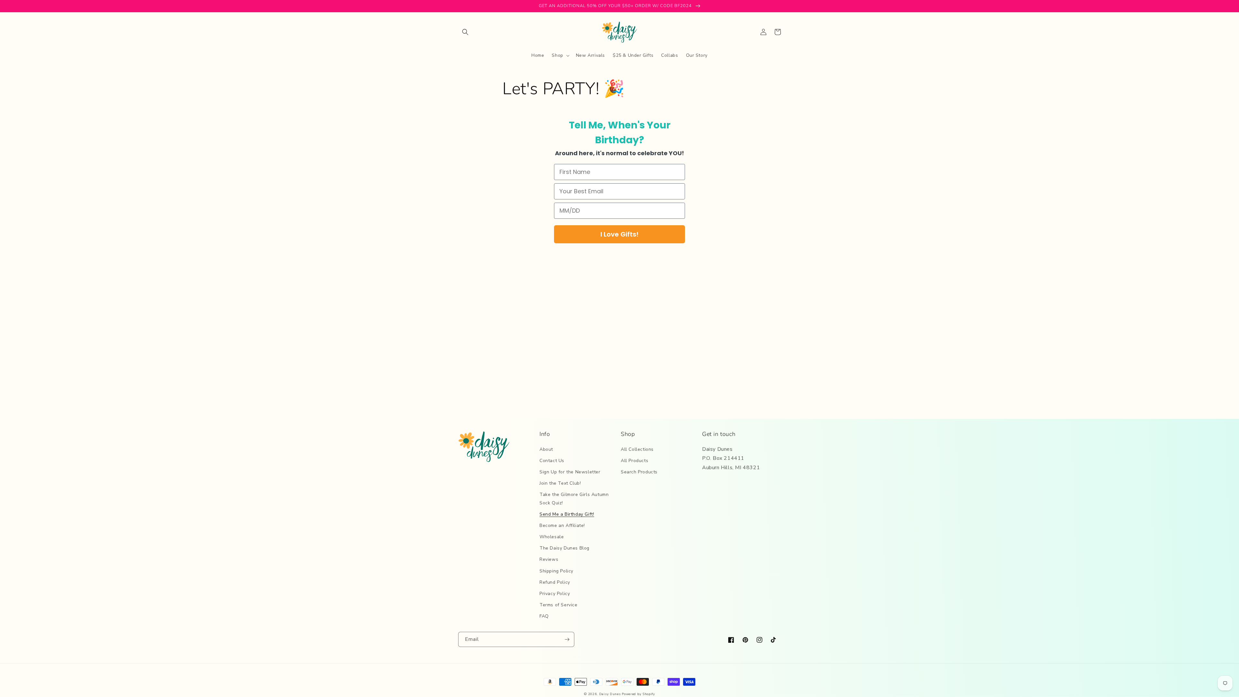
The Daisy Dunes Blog (564, 548)
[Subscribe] (567, 639)
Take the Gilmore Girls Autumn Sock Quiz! (574, 498)
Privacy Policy (554, 594)
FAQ (544, 616)
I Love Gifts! (619, 234)
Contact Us (551, 461)
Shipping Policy (556, 571)
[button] (465, 32)
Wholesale (551, 537)
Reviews (548, 559)
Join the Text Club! (560, 483)
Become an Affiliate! (562, 525)
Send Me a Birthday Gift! (566, 514)
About (546, 449)
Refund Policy (554, 582)
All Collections (637, 449)
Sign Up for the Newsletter (569, 472)
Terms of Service (558, 605)
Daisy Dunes (610, 694)
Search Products (639, 472)
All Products (634, 461)
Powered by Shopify (638, 694)
